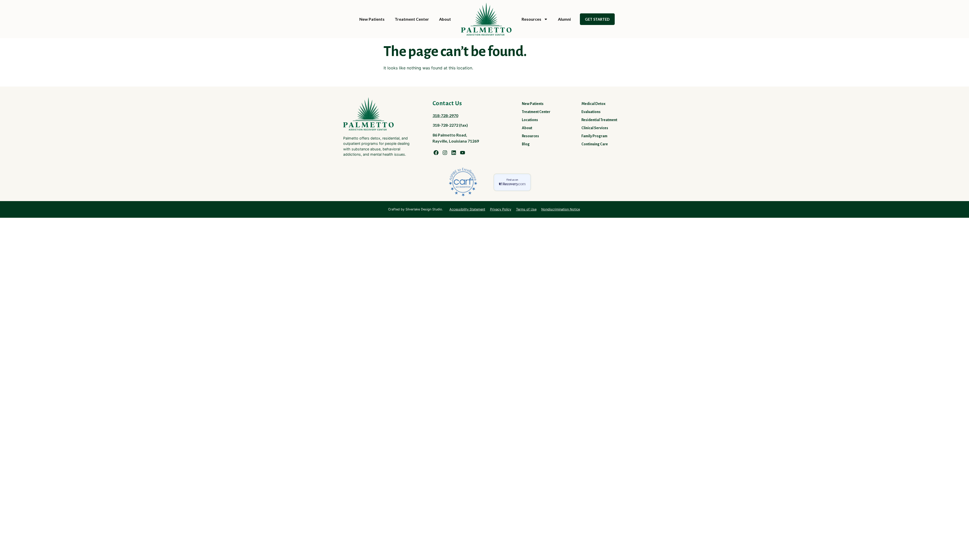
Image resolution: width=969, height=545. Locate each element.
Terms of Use (526, 209)
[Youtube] (462, 152)
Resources (531, 19)
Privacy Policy (500, 209)
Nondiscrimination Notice (560, 209)
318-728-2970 (445, 115)
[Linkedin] (453, 152)
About (445, 19)
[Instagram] (444, 152)
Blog (526, 144)
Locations (530, 120)
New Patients (372, 19)
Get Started (597, 19)
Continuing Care (594, 144)
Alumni (564, 19)
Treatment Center (412, 19)
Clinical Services (594, 128)
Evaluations (591, 112)
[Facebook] (436, 152)
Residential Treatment (599, 120)
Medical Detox (593, 104)
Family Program (594, 136)
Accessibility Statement (467, 209)
